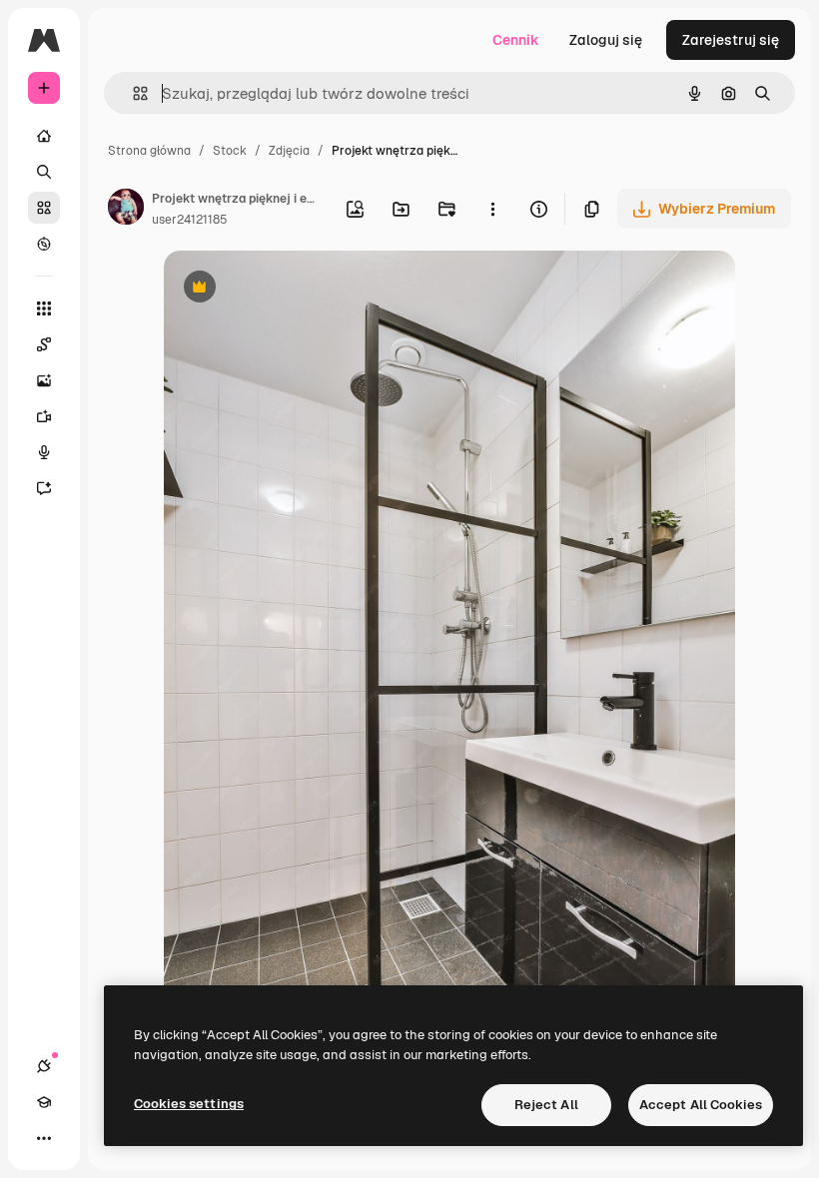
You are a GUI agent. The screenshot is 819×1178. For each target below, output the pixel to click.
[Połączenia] (44, 1066)
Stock (230, 151)
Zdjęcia (289, 151)
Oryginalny (302, 289)
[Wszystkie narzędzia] (44, 308)
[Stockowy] (44, 208)
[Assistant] (44, 488)
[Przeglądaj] (44, 244)
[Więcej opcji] (492, 209)
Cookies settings (189, 1103)
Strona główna (149, 151)
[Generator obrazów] (44, 380)
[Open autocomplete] (132, 93)
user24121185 (190, 220)
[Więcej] (44, 1138)
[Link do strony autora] (126, 210)
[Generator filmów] (44, 416)
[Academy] (44, 1102)
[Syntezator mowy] (44, 452)
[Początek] (44, 136)
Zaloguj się (605, 40)
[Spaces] (44, 344)
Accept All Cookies (700, 1104)
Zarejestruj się (730, 40)
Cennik (515, 40)
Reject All (546, 1104)
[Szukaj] (44, 172)
